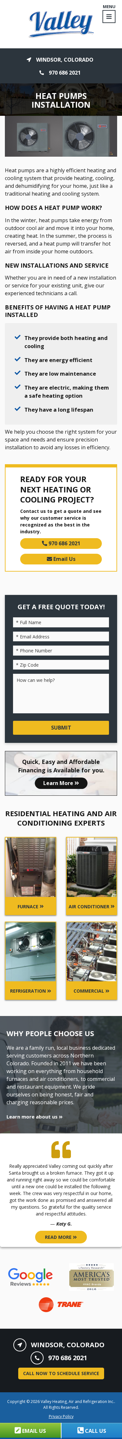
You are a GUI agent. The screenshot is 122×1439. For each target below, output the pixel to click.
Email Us (63, 558)
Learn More (59, 783)
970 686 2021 (63, 543)
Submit (61, 727)
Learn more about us (33, 1116)
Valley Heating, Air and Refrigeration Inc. (77, 1401)
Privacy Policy (61, 1416)
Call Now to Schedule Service (61, 1373)
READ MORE (59, 1237)
